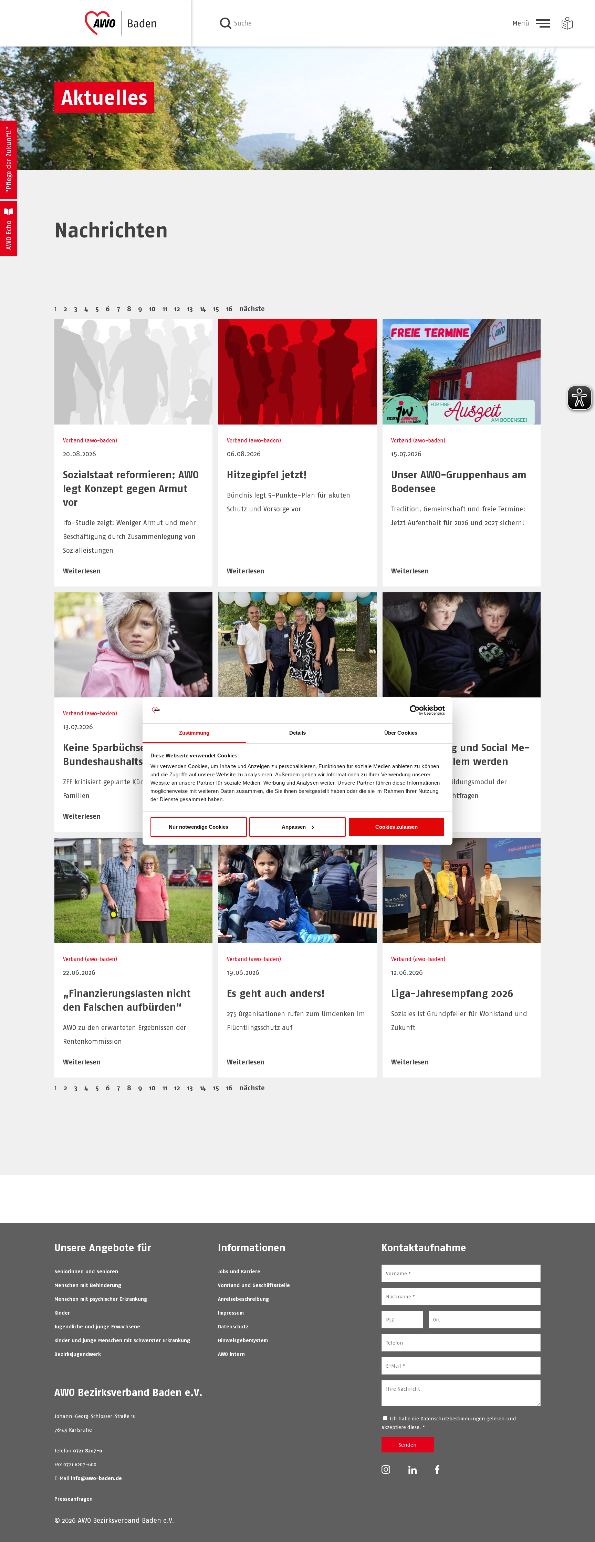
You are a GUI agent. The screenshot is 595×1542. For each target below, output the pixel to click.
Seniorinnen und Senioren (86, 1271)
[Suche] (225, 23)
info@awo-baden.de (96, 1478)
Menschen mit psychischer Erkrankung (100, 1299)
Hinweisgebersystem (243, 1340)
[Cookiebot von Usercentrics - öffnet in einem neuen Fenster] (415, 710)
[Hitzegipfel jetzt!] (297, 420)
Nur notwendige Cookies (198, 827)
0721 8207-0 (87, 1450)
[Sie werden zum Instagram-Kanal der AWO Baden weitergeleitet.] (386, 1469)
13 (190, 309)
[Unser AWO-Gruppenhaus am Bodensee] (462, 420)
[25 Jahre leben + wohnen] (297, 693)
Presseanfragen (73, 1499)
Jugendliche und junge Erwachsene (97, 1326)
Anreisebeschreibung (243, 1299)
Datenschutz (233, 1326)
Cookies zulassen (396, 827)
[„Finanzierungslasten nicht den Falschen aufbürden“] (133, 938)
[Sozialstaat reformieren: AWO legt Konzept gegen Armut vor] (133, 420)
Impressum (231, 1313)
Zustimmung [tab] (194, 733)
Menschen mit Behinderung (87, 1285)
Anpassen (294, 827)
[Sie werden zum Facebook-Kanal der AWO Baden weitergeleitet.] (437, 1469)
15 (216, 309)
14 (203, 309)
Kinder (62, 1313)
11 (165, 309)
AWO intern (231, 1354)
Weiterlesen (82, 571)
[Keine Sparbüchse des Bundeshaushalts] (133, 693)
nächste (252, 309)
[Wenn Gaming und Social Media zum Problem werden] (462, 693)
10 (152, 309)
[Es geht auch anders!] (297, 938)
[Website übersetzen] (567, 23)
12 (177, 309)
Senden (408, 1445)
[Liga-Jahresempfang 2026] (462, 938)
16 (229, 309)
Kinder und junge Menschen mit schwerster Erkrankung (122, 1340)
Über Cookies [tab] (400, 733)
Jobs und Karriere (239, 1271)
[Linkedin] (412, 1469)
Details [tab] (297, 733)
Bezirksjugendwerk (77, 1354)
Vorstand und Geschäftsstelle (254, 1285)
